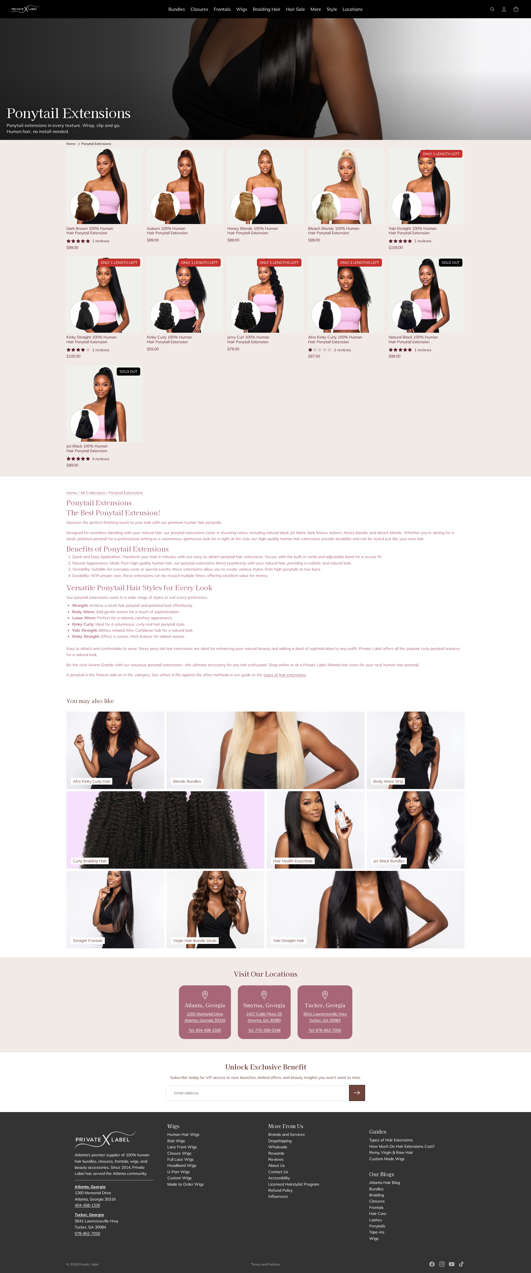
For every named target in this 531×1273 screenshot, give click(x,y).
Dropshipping (279, 1140)
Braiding (376, 1195)
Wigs (374, 1238)
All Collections (92, 492)
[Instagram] (442, 1264)
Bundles (376, 1188)
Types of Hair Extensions (391, 1139)
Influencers (278, 1196)
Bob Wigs (176, 1140)
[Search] (492, 9)
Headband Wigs (181, 1165)
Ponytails (377, 1225)
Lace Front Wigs (182, 1146)
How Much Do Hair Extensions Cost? (401, 1146)
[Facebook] (432, 1264)
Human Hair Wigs (183, 1134)
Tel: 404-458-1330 (205, 1030)
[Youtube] (451, 1264)
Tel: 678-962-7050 (325, 1030)
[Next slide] (134, 186)
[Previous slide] (74, 186)
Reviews (275, 1159)
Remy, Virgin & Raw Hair (391, 1152)
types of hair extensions (285, 674)
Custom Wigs (179, 1177)
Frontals (376, 1207)
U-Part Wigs (178, 1171)
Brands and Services (286, 1134)
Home (71, 144)
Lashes (375, 1219)
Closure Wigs (179, 1152)
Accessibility (279, 1177)
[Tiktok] (461, 1264)
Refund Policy (280, 1190)
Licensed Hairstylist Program (293, 1183)
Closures (377, 1201)
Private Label (89, 1264)
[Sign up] (357, 1093)
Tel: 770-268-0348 (264, 1030)
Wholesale (277, 1146)
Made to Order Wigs (185, 1183)
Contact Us (278, 1171)
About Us (276, 1165)
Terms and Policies (265, 1264)
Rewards (276, 1152)
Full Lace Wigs (180, 1159)
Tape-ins (376, 1232)
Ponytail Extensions (96, 144)
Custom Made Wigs (387, 1158)
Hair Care (377, 1213)
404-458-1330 (87, 1205)
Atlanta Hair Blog (384, 1182)
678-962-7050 (87, 1233)
